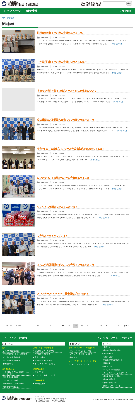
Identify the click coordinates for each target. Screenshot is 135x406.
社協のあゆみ (108, 353)
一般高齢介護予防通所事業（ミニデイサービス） (16, 373)
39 (69, 326)
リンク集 (103, 338)
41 (82, 326)
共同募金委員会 (109, 379)
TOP (3, 18)
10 (38, 326)
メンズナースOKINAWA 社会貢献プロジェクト (63, 293)
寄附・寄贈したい (110, 383)
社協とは (106, 347)
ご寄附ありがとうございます (52, 235)
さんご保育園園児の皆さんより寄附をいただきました (65, 264)
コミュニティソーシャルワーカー (116, 373)
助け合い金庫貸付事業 (11, 357)
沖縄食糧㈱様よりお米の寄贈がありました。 (61, 32)
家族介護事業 (40, 357)
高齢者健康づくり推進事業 (13, 384)
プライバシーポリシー (121, 338)
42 (88, 326)
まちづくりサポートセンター (81, 364)
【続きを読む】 (117, 44)
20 (44, 326)
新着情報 (31, 10)
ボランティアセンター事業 (80, 351)
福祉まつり (107, 366)
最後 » (126, 326)
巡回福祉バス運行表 (11, 387)
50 (101, 326)
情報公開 (126, 11)
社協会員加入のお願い (111, 376)
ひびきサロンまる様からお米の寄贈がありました (63, 177)
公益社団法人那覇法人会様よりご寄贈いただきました (65, 119)
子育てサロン (40, 372)
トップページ (12, 10)
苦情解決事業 (40, 384)
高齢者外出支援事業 (11, 377)
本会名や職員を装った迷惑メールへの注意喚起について (67, 90)
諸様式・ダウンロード (111, 386)
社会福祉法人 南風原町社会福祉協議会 (119, 399)
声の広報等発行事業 (42, 354)
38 (63, 326)
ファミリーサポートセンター (46, 375)
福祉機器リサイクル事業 (44, 351)
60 (107, 326)
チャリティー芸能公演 (111, 370)
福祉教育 (73, 357)
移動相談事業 (8, 364)
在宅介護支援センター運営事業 (15, 354)
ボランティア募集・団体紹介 (81, 354)
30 (50, 326)
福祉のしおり (108, 357)
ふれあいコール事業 (11, 380)
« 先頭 (18, 326)
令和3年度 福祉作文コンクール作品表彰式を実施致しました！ (71, 148)
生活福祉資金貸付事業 (11, 360)
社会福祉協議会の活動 (111, 350)
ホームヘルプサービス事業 (45, 364)
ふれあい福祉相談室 (11, 351)
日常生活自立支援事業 (43, 360)
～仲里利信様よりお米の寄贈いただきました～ (62, 61)
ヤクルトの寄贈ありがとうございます (57, 206)
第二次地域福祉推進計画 (112, 360)
